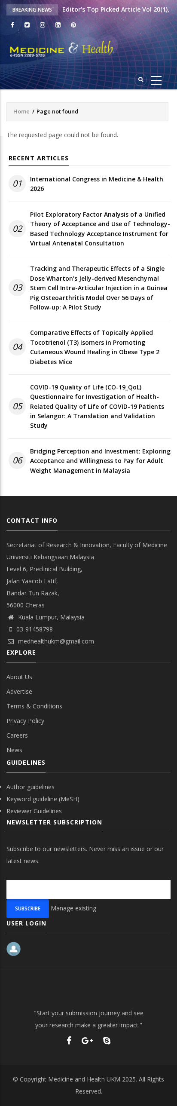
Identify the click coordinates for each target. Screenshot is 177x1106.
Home (21, 111)
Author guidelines (30, 787)
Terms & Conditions (34, 706)
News (14, 750)
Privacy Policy (25, 721)
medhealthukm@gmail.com (55, 641)
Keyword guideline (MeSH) (42, 799)
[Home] (88, 49)
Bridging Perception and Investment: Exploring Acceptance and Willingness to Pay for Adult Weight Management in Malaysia (100, 461)
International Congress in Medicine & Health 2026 (96, 184)
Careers (17, 735)
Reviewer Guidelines (34, 811)
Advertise (19, 691)
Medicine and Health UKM (84, 1079)
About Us (19, 677)
